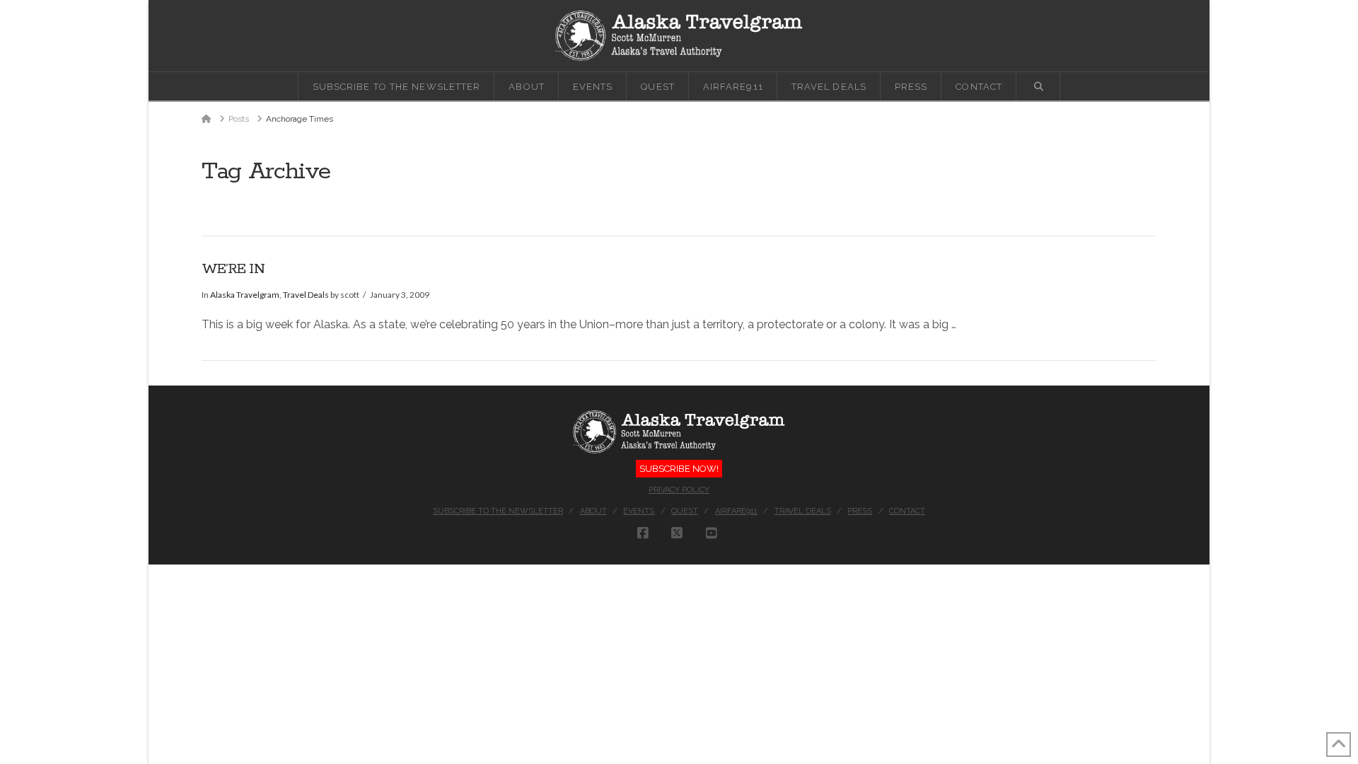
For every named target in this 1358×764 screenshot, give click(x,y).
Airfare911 (736, 511)
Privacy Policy (679, 489)
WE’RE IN (233, 269)
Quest (684, 511)
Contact (907, 511)
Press (859, 511)
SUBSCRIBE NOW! (679, 468)
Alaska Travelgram (244, 294)
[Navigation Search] (1038, 86)
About (593, 511)
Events (638, 511)
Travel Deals (306, 294)
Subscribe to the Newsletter (498, 511)
